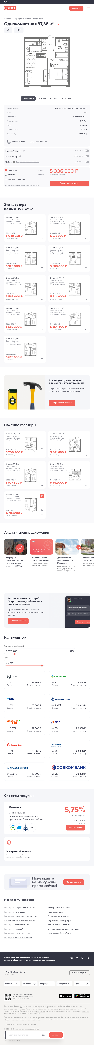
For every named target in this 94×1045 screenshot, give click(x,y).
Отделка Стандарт (44, 151)
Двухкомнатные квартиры (59, 921)
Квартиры (37, 19)
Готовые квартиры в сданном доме (19, 921)
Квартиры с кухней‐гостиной (16, 925)
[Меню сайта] (88, 8)
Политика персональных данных (37, 1010)
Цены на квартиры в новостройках (63, 929)
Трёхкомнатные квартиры (59, 925)
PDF (19, 30)
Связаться (9, 2)
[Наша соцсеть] (71, 958)
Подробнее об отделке (62, 403)
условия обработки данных (29, 1013)
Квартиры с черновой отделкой (18, 938)
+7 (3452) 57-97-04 (15, 972)
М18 (18, 1041)
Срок (6, 658)
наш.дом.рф (40, 1011)
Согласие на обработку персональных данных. (66, 1010)
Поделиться (8, 30)
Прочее (78, 984)
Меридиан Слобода (22, 19)
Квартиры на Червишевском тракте (19, 908)
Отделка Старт (44, 156)
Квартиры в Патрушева (14, 912)
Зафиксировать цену (69, 183)
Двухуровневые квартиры (59, 908)
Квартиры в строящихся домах (17, 933)
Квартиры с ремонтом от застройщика (21, 916)
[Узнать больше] (23, 151)
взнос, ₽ (14, 646)
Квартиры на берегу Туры (59, 933)
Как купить (62, 984)
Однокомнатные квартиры (59, 916)
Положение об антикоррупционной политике (20, 1024)
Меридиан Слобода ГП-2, (71, 108)
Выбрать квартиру (76, 8)
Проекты (8, 19)
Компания (27, 984)
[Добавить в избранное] (57, 24)
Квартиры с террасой (13, 929)
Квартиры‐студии (55, 912)
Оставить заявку (18, 621)
